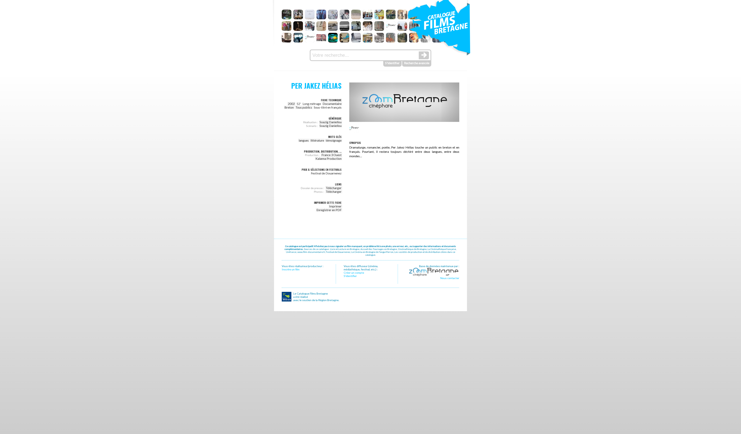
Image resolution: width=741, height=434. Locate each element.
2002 (291, 103)
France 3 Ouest (331, 155)
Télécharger (334, 188)
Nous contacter (449, 278)
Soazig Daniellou (331, 122)
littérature (317, 140)
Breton (289, 107)
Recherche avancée (416, 63)
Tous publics (303, 107)
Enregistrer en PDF (329, 210)
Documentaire (332, 103)
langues (304, 140)
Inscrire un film (290, 269)
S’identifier (350, 276)
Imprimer (335, 206)
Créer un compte (354, 272)
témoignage (334, 140)
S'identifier (392, 63)
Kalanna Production (329, 158)
